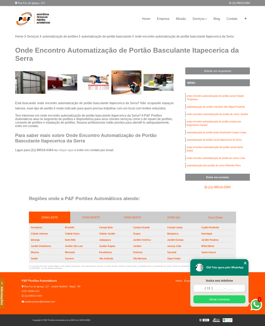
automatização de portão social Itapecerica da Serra (214, 140)
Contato (232, 18)
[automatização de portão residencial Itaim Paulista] (62, 82)
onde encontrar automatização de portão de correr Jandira (217, 114)
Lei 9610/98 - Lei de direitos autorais (45, 268)
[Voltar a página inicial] (34, 18)
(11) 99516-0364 (240, 3)
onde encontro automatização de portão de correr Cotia (216, 158)
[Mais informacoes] (245, 19)
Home (146, 18)
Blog (217, 18)
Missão (181, 18)
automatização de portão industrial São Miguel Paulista (216, 106)
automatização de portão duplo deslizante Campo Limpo (216, 132)
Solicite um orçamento (217, 70)
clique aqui (66, 150)
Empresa (163, 18)
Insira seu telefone (219, 280)
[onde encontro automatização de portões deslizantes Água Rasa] (94, 82)
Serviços (198, 18)
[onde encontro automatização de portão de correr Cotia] (126, 82)
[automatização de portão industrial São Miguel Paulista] (158, 82)
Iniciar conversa (219, 299)
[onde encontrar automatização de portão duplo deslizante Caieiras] (30, 82)
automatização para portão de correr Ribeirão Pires (214, 165)
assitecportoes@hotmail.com (39, 301)
